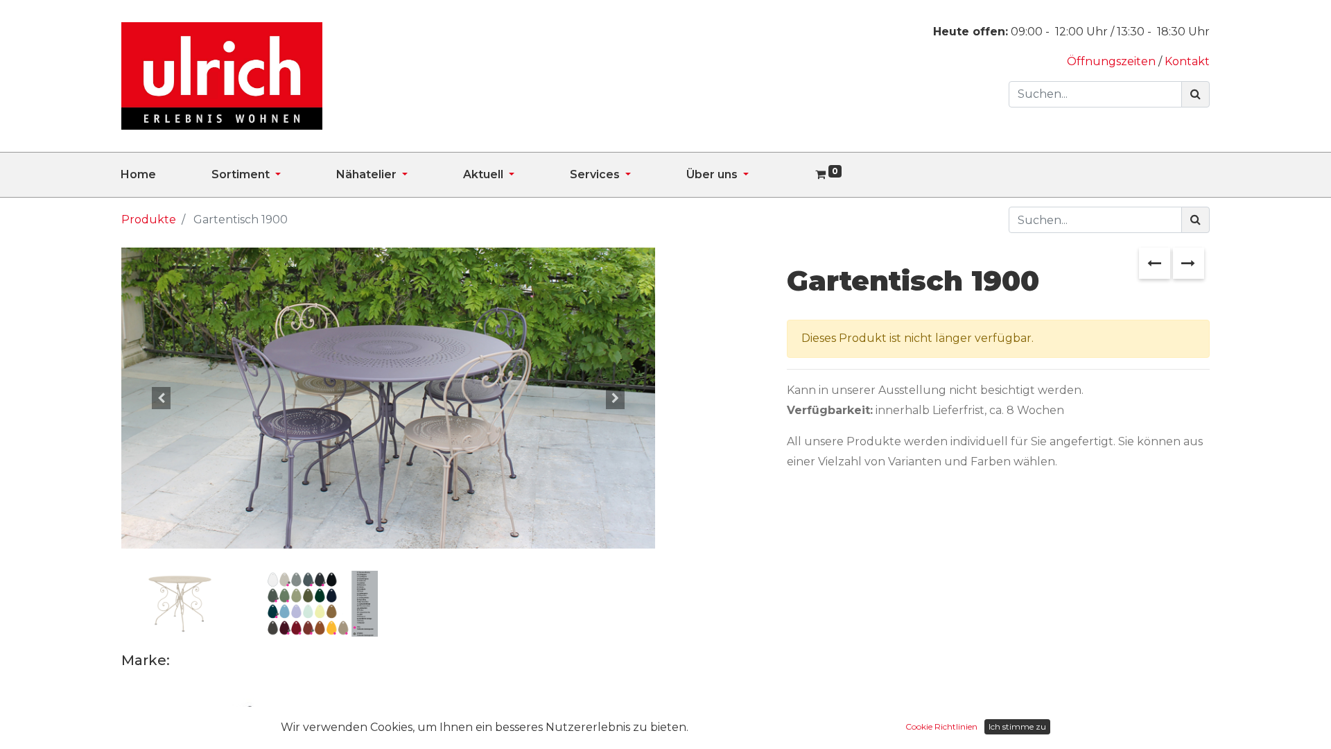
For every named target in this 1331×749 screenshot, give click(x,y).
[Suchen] (1195, 94)
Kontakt (1187, 61)
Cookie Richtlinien (941, 726)
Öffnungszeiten (1112, 61)
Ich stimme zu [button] (1017, 726)
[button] (161, 398)
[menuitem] (166, 174)
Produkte (148, 219)
